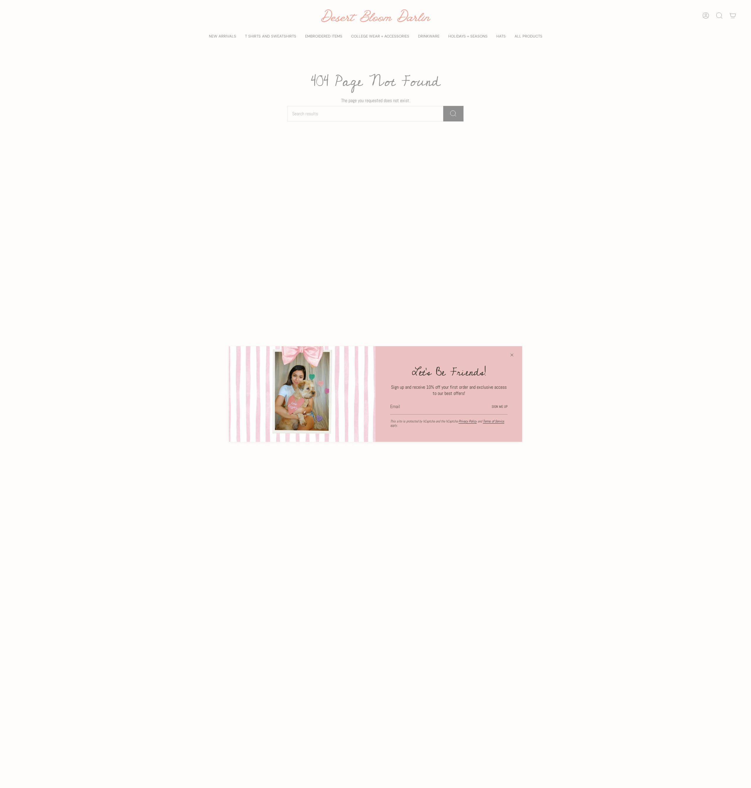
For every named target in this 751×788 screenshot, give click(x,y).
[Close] (512, 355)
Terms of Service (493, 421)
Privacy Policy (468, 421)
